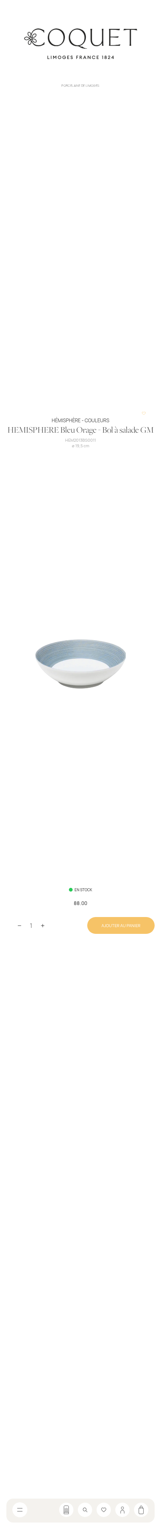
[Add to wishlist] (143, 413)
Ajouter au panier (120, 925)
